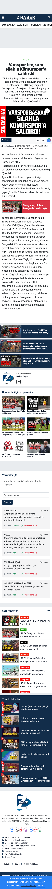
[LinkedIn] (31, 830)
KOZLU (24, 642)
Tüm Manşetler (11, 851)
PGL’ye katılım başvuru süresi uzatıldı (11, 455)
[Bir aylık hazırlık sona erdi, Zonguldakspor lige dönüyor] (13, 424)
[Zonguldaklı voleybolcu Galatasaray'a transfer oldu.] (38, 402)
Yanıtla (9, 525)
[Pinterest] (21, 830)
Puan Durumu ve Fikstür (15, 848)
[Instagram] (26, 830)
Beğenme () (31, 525)
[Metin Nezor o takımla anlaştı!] (38, 445)
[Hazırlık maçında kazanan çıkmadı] (38, 424)
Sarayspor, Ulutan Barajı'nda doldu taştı (32, 635)
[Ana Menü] (3, 17)
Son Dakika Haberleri (14, 854)
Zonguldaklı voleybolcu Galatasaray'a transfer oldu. (38, 412)
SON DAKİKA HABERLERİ (15, 24)
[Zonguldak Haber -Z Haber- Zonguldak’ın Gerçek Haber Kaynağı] (25, 18)
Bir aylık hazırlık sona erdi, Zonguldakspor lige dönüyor (13, 434)
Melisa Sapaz (9, 146)
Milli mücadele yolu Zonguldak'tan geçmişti (32, 672)
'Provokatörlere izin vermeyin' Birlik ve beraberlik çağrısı (33, 660)
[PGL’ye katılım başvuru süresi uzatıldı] (13, 445)
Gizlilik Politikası (31, 864)
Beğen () (19, 525)
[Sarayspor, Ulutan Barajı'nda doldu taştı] (13, 402)
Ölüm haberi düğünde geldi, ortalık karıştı (33, 647)
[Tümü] (48, 610)
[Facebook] (12, 830)
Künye (17, 864)
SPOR (26, 59)
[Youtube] (35, 830)
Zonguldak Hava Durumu (15, 840)
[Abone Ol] (49, 140)
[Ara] (49, 17)
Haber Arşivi (10, 857)
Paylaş (7, 139)
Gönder (7, 502)
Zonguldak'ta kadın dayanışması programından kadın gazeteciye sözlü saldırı (34, 685)
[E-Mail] (18, 382)
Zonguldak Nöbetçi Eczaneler (17, 837)
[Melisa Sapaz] (8, 378)
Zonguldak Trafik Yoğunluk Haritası (20, 846)
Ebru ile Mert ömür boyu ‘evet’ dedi (35, 622)
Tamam (40, 886)
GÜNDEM (36, 24)
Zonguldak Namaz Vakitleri (16, 843)
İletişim (7, 864)
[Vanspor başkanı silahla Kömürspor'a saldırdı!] (26, 121)
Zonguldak (25, 667)
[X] (17, 830)
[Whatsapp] (40, 830)
